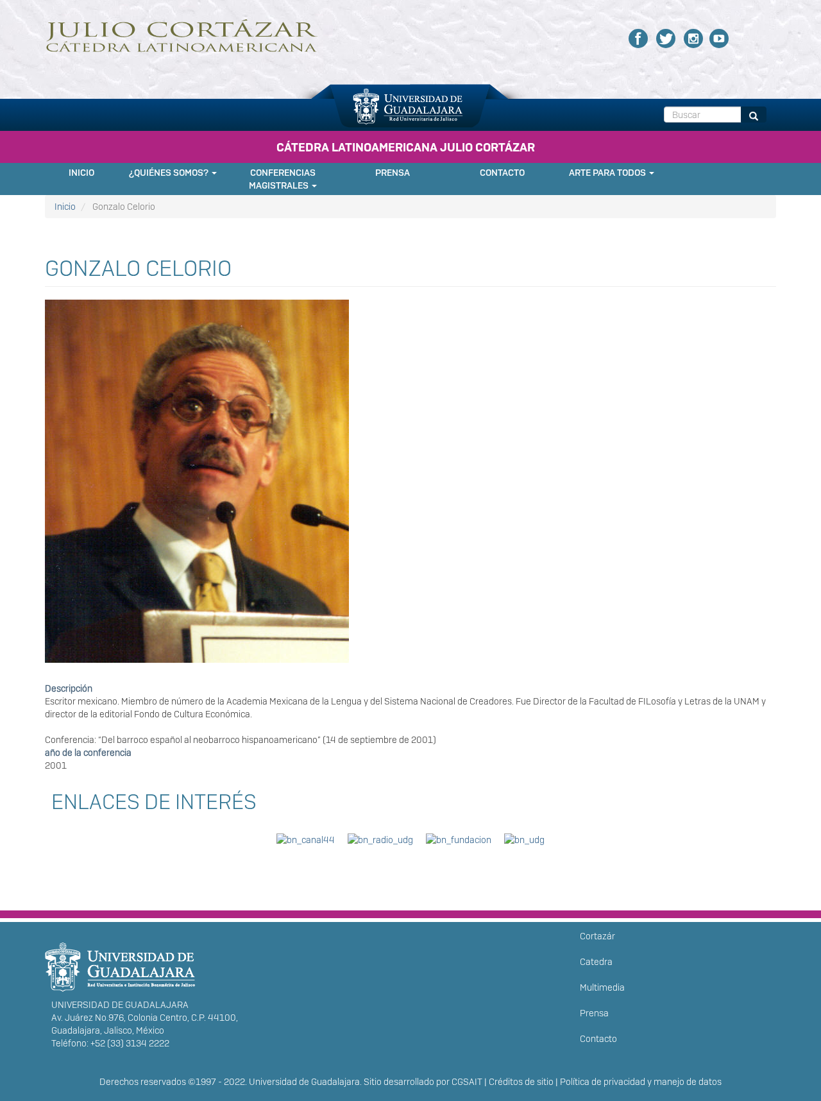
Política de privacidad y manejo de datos (641, 1082)
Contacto (502, 172)
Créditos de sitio (521, 1082)
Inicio (81, 172)
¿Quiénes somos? (169, 172)
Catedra (596, 962)
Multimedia (602, 987)
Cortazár (597, 936)
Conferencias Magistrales (282, 179)
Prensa (392, 172)
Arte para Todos (608, 172)
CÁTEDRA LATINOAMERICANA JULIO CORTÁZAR (405, 147)
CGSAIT (467, 1082)
